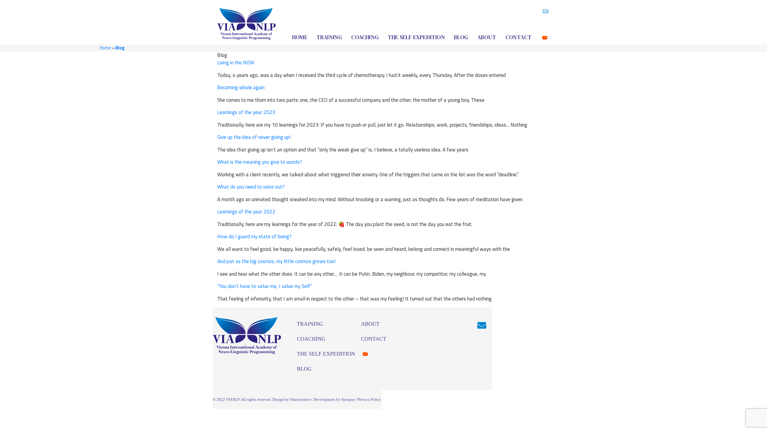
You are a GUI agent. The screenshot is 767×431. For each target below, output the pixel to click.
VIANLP (232, 399)
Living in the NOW (235, 62)
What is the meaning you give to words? (259, 162)
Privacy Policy (369, 399)
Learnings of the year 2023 (246, 112)
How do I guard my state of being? (254, 236)
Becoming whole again (241, 87)
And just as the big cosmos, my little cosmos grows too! (276, 261)
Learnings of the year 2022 (246, 212)
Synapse (348, 399)
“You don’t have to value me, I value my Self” (264, 286)
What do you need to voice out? (251, 187)
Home (105, 47)
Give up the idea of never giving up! (254, 137)
